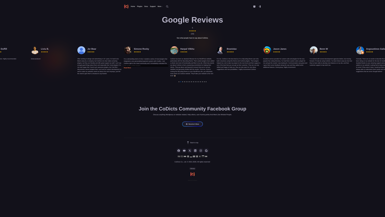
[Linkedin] (195, 150)
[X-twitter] (189, 150)
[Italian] (197, 156)
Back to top (194, 143)
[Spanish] (206, 156)
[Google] (206, 150)
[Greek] (194, 156)
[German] (190, 156)
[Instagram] (200, 150)
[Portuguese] (200, 156)
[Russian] (203, 156)
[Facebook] (178, 150)
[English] (178, 156)
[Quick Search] (167, 6)
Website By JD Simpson (192, 180)
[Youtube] (184, 150)
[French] (187, 156)
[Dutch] (184, 156)
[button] (254, 6)
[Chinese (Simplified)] (181, 156)
